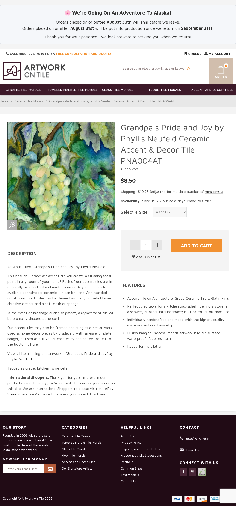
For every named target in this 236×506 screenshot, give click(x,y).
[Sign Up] (50, 468)
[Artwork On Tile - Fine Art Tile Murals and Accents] (34, 71)
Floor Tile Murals (165, 90)
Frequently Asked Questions (141, 455)
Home (4, 101)
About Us (127, 436)
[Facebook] (183, 472)
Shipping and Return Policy (140, 449)
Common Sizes (131, 468)
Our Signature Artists (77, 468)
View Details (214, 191)
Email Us (192, 450)
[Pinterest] (192, 472)
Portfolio (127, 462)
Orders (194, 54)
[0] (217, 70)
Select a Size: (135, 212)
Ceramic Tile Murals (23, 90)
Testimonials (130, 475)
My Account (219, 54)
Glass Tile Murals (118, 90)
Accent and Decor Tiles (212, 90)
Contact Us (129, 481)
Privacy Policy (131, 442)
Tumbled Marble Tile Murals (70, 90)
